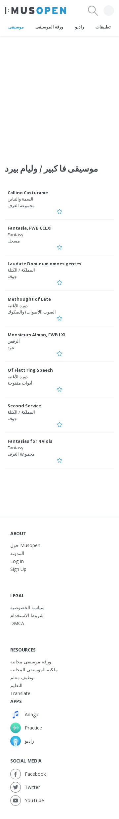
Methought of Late (29, 299)
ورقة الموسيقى (49, 27)
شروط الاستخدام (27, 615)
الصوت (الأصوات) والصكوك (32, 312)
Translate (20, 693)
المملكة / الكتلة (21, 270)
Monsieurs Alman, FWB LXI (36, 335)
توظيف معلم (22, 677)
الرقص (14, 341)
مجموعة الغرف (21, 205)
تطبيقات (103, 27)
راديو (79, 27)
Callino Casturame (28, 193)
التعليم (16, 685)
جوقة (12, 276)
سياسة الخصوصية (27, 607)
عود (11, 348)
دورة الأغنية (18, 306)
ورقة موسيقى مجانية (30, 661)
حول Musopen (25, 545)
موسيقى (16, 27)
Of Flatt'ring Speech (30, 370)
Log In (17, 561)
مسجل (14, 241)
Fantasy (15, 235)
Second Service (24, 406)
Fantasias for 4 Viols (30, 441)
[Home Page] (35, 10)
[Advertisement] (59, 95)
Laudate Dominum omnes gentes (44, 264)
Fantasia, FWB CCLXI (30, 228)
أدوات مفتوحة (20, 383)
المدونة (17, 553)
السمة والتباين (20, 199)
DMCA (17, 623)
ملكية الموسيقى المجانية (34, 669)
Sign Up (18, 569)
